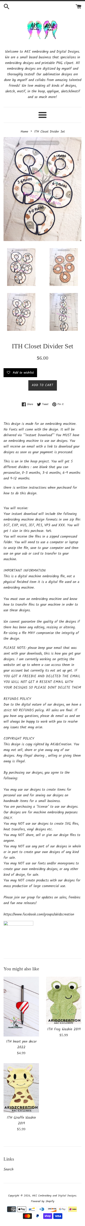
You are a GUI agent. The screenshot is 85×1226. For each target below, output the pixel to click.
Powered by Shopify (42, 1201)
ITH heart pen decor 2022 (21, 1044)
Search (8, 1169)
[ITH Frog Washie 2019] (63, 1000)
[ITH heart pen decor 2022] (21, 1007)
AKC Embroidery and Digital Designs (54, 1195)
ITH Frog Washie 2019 (64, 1029)
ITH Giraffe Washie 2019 (21, 1120)
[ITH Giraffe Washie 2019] (21, 1087)
